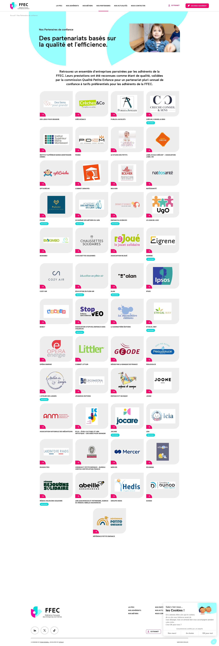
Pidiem (77, 155)
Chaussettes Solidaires (85, 256)
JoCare (114, 431)
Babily (42, 327)
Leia (147, 431)
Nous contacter (138, 6)
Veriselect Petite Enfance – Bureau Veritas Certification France (90, 468)
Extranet (175, 5)
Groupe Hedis (116, 501)
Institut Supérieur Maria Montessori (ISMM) (55, 156)
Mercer (114, 467)
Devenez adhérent (199, 6)
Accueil (12, 15)
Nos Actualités (120, 6)
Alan (113, 291)
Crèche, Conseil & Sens (155, 119)
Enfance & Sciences (119, 220)
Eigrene (149, 256)
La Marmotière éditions (121, 327)
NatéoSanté (151, 188)
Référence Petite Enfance (104, 536)
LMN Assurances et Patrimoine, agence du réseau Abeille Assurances (91, 502)
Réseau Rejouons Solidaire (51, 501)
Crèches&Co (80, 119)
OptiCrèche (45, 188)
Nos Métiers (88, 6)
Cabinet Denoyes (82, 188)
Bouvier (114, 188)
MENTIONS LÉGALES (182, 642)
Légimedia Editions (83, 396)
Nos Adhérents (72, 6)
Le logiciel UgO (152, 220)
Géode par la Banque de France (124, 364)
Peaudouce (151, 364)
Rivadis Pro (44, 467)
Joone (148, 396)
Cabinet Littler (81, 364)
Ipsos (148, 291)
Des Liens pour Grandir (49, 119)
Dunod (149, 501)
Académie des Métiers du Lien (87, 220)
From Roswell (44, 642)
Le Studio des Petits (119, 155)
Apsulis (61, 642)
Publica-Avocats (118, 119)
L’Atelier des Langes (48, 396)
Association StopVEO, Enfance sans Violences (90, 328)
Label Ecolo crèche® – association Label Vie (161, 156)
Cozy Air (43, 291)
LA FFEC (59, 6)
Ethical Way (151, 327)
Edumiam (150, 467)
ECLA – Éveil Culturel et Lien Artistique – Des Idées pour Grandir (90, 432)
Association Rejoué (119, 256)
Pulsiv (42, 220)
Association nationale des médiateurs (56, 431)
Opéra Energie (46, 364)
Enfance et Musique (119, 396)
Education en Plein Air (84, 291)
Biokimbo (43, 256)
